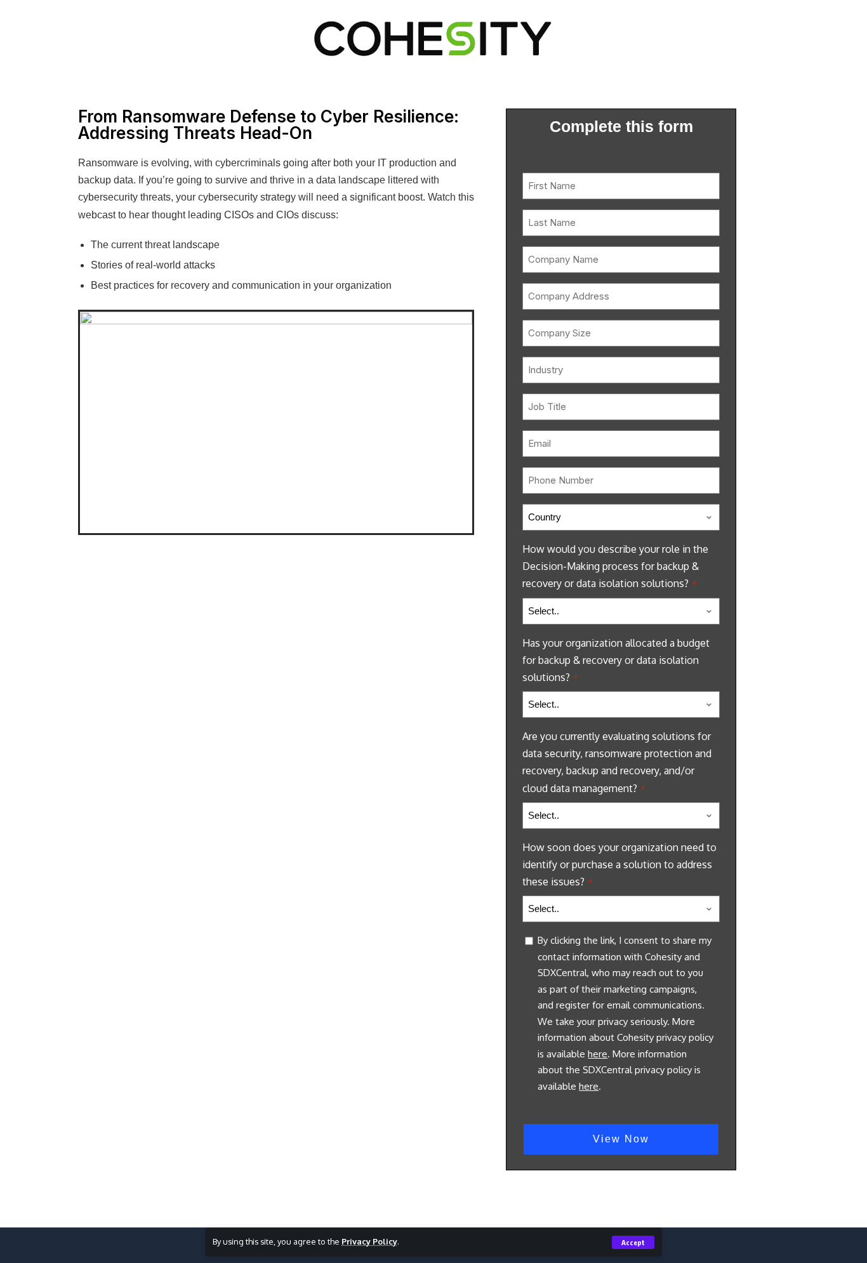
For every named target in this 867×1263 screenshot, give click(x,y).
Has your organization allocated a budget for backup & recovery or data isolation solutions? (616, 660)
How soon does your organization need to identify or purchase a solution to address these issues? (619, 864)
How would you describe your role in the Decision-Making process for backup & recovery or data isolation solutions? (615, 566)
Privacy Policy (369, 1241)
